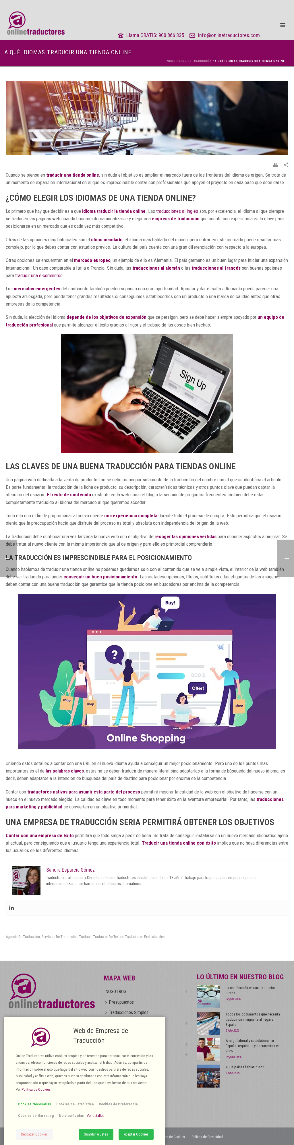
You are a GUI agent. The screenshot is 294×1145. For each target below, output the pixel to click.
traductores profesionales (145, 937)
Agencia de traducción (23, 937)
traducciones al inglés (177, 211)
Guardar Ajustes (96, 1134)
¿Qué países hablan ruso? (245, 1067)
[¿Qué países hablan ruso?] (208, 1076)
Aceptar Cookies (136, 1134)
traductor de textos (108, 937)
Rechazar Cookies (34, 1134)
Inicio (171, 61)
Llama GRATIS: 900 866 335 (155, 35)
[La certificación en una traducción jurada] (208, 996)
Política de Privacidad (207, 1137)
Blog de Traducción (195, 61)
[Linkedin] (11, 908)
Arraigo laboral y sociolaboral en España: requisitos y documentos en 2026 (252, 1045)
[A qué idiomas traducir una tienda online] (147, 118)
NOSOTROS (115, 991)
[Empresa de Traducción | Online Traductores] (32, 23)
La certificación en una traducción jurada (251, 990)
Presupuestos (121, 1002)
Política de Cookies (171, 1137)
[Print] (275, 164)
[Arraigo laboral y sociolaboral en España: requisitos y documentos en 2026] (208, 1049)
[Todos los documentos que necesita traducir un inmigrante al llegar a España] (208, 1023)
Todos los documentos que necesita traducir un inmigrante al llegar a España (253, 1019)
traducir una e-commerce (39, 275)
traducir (85, 937)
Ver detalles (95, 1115)
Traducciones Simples (128, 1012)
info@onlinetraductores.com (229, 35)
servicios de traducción (59, 937)
